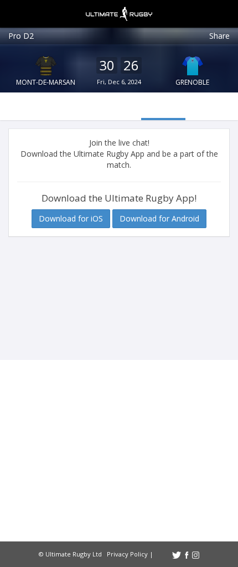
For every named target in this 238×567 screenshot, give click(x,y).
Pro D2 (21, 35)
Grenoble (192, 82)
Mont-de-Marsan (45, 82)
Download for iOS (71, 218)
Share (219, 35)
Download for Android (159, 218)
